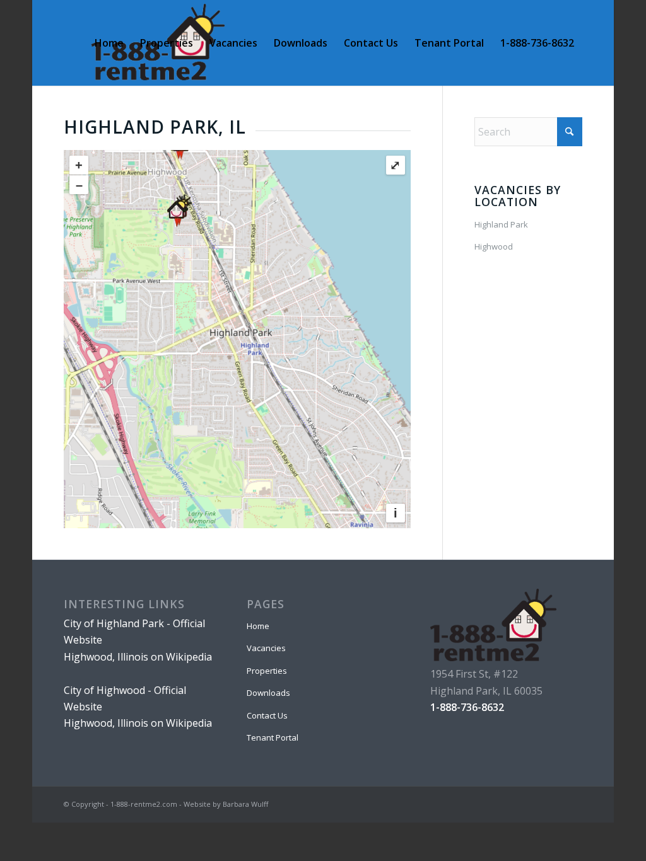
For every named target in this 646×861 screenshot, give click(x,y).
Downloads (268, 692)
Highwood (493, 246)
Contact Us (267, 715)
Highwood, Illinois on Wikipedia (138, 657)
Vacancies (266, 648)
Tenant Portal (272, 737)
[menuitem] (109, 43)
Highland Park (501, 224)
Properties (267, 670)
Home (258, 626)
